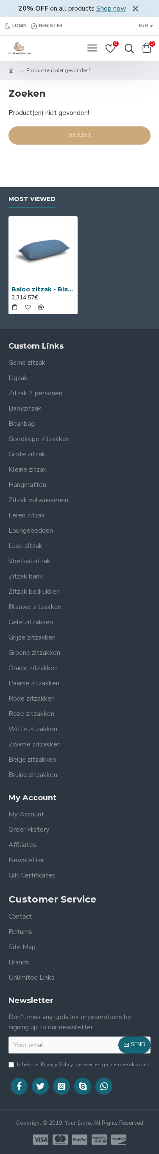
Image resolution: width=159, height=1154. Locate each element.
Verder (79, 135)
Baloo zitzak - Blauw (43, 289)
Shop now (111, 8)
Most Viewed (32, 199)
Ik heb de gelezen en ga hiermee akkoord (83, 1064)
